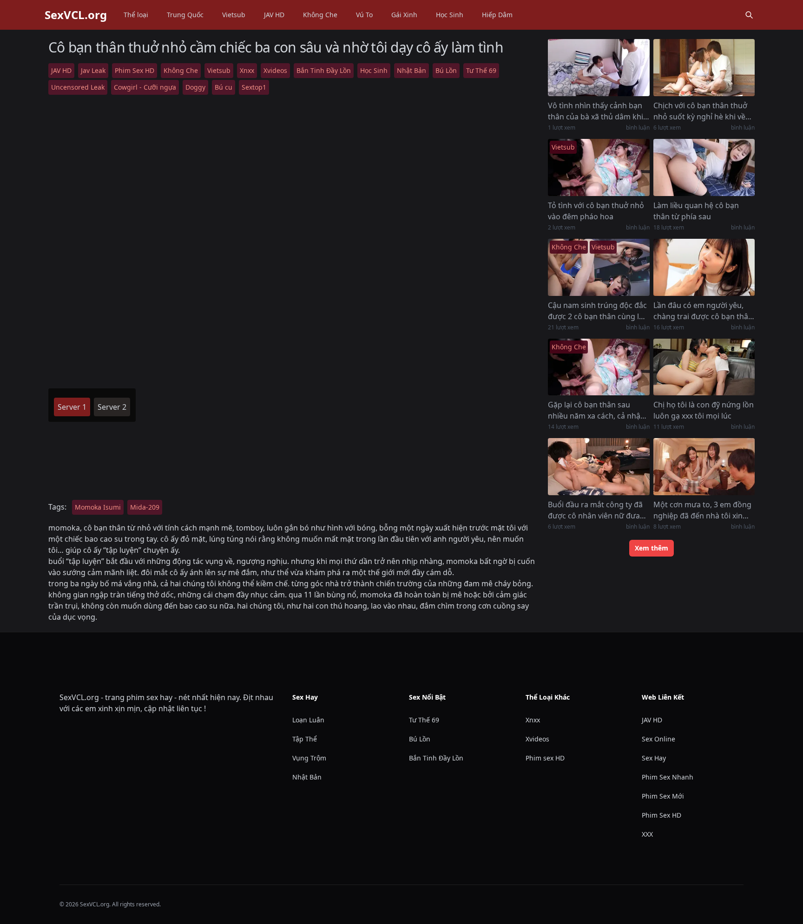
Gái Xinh (404, 14)
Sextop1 (254, 87)
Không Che (320, 14)
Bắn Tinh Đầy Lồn (323, 70)
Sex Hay (654, 758)
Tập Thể (304, 738)
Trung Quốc (185, 14)
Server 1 (72, 407)
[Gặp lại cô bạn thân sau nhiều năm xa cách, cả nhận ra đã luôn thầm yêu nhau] (598, 367)
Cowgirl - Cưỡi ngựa (145, 87)
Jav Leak (93, 70)
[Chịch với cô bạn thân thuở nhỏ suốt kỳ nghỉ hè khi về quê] (704, 67)
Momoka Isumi (98, 507)
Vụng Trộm (309, 758)
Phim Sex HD (134, 70)
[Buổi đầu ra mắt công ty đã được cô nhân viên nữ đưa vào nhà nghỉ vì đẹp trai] (598, 466)
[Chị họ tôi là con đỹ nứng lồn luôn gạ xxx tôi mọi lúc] (704, 367)
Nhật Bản (411, 70)
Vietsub (233, 14)
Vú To (364, 14)
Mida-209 (144, 507)
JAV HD (274, 14)
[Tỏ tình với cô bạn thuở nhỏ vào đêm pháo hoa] (598, 167)
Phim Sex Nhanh (667, 777)
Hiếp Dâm (497, 14)
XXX (647, 834)
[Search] (749, 15)
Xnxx (247, 70)
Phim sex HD (545, 758)
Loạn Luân (308, 719)
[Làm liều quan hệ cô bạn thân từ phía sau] (704, 167)
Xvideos (275, 70)
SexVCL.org (76, 14)
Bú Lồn (446, 70)
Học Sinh (449, 14)
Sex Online (658, 738)
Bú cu (223, 87)
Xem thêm (651, 548)
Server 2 (112, 407)
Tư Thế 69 (481, 70)
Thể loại (136, 14)
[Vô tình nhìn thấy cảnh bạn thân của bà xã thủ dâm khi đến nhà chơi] (598, 67)
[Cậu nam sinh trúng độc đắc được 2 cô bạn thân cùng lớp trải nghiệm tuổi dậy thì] (598, 267)
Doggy (195, 87)
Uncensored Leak (78, 87)
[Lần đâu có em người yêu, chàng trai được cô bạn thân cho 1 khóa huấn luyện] (704, 267)
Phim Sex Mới (663, 796)
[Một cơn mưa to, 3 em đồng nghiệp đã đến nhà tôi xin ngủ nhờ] (704, 466)
